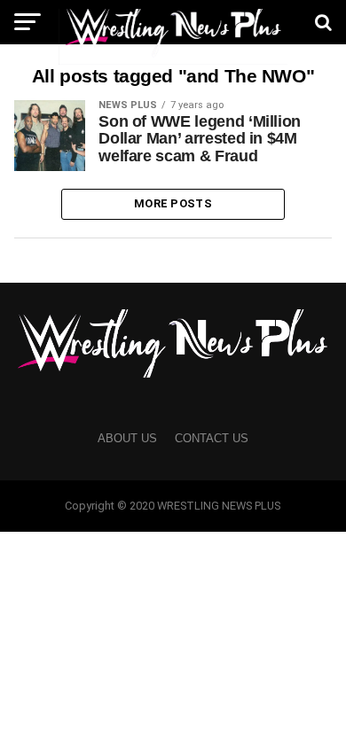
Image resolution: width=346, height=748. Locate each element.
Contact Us (211, 438)
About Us (127, 438)
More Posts (173, 203)
